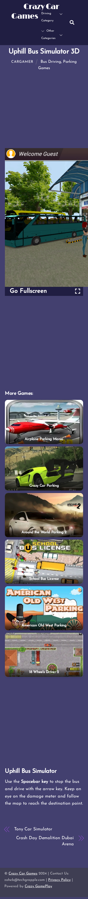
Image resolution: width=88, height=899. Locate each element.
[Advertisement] (44, 343)
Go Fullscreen (28, 291)
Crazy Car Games (23, 873)
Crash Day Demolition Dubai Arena (45, 841)
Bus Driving (51, 62)
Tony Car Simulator (33, 829)
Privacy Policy (59, 880)
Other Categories (48, 34)
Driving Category (47, 17)
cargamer (22, 62)
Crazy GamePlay (38, 886)
